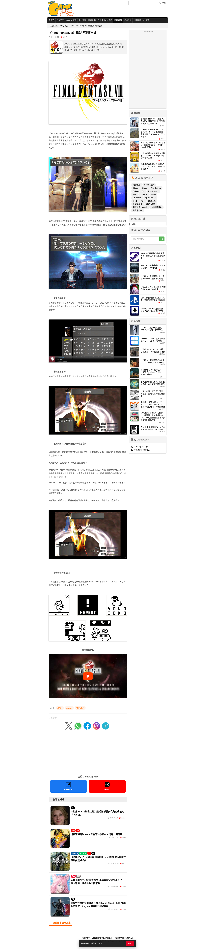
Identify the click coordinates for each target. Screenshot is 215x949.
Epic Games (150, 198)
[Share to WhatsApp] (78, 726)
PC (73, 808)
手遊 (78, 876)
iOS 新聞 (60, 20)
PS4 (143, 201)
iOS (135, 194)
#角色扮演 (80, 708)
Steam (136, 188)
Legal (94, 938)
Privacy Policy (104, 938)
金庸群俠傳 (138, 204)
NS (78, 830)
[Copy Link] (105, 726)
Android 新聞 (71, 20)
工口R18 (144, 194)
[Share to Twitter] (69, 726)
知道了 (130, 943)
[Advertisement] (88, 753)
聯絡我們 (86, 938)
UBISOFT (137, 198)
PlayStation (156, 188)
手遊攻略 (92, 20)
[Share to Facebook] (87, 726)
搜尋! (163, 3)
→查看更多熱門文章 (60, 923)
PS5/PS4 (75, 853)
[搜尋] (161, 239)
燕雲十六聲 (137, 210)
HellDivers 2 (153, 191)
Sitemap (129, 938)
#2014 (59, 708)
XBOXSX (83, 853)
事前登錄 (82, 20)
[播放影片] (88, 676)
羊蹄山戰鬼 (151, 204)
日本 (73, 876)
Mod (135, 201)
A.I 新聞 (146, 20)
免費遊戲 (137, 185)
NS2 (73, 830)
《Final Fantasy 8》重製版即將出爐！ (87, 26)
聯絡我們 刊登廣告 (141, 450)
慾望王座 (152, 201)
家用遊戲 (118, 20)
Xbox (144, 188)
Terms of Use (118, 938)
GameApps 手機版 (141, 447)
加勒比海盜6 (157, 207)
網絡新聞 (127, 20)
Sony (153, 194)
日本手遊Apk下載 (105, 20)
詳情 (100, 943)
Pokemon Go (139, 191)
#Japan (69, 708)
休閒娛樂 (137, 20)
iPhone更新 (149, 185)
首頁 (52, 20)
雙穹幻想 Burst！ (140, 207)
